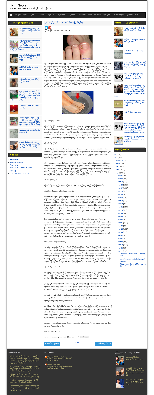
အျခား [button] (137, 15)
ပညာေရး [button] (73, 15)
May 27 (120, 188)
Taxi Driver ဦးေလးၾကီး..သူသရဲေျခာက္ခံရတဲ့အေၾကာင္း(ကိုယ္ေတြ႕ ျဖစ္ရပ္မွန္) (134, 64)
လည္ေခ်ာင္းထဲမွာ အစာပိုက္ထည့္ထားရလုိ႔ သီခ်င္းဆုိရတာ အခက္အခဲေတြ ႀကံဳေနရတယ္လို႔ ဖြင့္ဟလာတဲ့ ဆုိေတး (24, 388)
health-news (84, 337)
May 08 (120, 248)
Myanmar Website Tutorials (56, 357)
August (118, 164)
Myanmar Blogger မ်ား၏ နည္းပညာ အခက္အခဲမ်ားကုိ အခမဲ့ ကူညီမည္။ (59, 367)
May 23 (120, 201)
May (117, 173)
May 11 (120, 239)
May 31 (120, 176)
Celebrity (82, 15)
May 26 (120, 191)
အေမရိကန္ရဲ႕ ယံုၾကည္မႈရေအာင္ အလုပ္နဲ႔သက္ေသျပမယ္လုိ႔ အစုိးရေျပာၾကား (134, 139)
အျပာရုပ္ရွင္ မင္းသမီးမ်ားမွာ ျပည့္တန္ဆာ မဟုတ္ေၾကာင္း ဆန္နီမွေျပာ (29, 57)
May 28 (120, 185)
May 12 (120, 236)
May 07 (120, 251)
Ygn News (18, 5)
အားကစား (97, 15)
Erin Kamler (14, 160)
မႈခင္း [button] (33, 15)
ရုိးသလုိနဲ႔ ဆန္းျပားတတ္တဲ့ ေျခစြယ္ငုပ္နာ (64, 23)
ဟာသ (90, 15)
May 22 (120, 204)
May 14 (120, 229)
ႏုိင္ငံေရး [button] (41, 15)
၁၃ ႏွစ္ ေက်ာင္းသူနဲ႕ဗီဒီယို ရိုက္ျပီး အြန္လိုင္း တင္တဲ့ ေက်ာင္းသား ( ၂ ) (29, 31)
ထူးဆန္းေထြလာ (119, 15)
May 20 (120, 210)
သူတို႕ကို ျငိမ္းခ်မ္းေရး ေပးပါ (132, 112)
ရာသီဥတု (130, 15)
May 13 (120, 232)
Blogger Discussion (53, 364)
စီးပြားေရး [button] (51, 15)
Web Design (14, 165)
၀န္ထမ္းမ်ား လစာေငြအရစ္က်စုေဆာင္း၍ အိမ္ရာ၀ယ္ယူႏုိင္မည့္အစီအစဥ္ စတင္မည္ (24, 381)
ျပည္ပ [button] (25, 15)
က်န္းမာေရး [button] (62, 15)
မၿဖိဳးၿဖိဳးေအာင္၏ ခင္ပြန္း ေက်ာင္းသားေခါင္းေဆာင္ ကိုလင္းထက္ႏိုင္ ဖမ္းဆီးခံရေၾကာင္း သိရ (24, 375)
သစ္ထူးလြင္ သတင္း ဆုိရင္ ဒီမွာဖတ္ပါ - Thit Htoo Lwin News (135, 382)
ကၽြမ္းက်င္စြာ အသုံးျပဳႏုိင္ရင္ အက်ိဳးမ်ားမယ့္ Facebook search (59, 359)
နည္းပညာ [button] (106, 15)
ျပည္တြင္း (18, 15)
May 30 (120, 179)
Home (77, 343)
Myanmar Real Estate (17, 162)
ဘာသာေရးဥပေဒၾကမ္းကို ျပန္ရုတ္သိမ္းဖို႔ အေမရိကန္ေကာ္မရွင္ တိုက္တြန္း (134, 103)
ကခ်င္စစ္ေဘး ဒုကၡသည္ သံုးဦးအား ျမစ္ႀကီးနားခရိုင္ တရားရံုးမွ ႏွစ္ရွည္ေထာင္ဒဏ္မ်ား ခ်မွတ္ (134, 76)
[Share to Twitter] (46, 27)
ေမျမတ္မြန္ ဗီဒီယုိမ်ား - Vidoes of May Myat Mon (29, 68)
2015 (116, 155)
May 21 (120, 207)
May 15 (120, 226)
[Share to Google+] (49, 27)
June (117, 170)
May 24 (120, 198)
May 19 (120, 213)
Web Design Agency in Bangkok (21, 168)
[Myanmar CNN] (11, 14)
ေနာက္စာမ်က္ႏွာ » (103, 343)
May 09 (120, 245)
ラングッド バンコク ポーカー (20, 173)
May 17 (120, 220)
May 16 (120, 223)
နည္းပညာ (13, 171)
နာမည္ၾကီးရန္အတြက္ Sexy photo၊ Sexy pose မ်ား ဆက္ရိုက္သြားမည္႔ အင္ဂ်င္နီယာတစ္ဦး (30, 144)
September (120, 160)
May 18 (120, 217)
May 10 (120, 242)
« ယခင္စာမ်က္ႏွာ (52, 343)
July (117, 167)
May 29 (120, 182)
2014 (116, 158)
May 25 (120, 194)
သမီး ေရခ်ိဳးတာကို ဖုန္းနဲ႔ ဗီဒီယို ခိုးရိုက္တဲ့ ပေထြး (29, 80)
